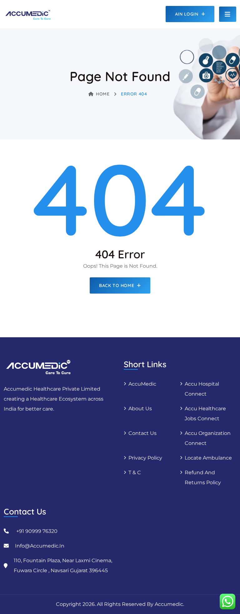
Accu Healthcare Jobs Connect (205, 414)
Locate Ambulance (208, 458)
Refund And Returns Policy (203, 477)
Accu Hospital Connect (202, 389)
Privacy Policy (145, 458)
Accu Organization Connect (208, 438)
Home (102, 94)
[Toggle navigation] (227, 14)
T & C (134, 472)
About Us (140, 409)
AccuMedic (142, 384)
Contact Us (142, 433)
